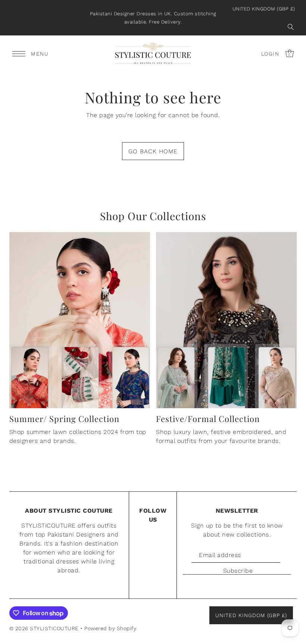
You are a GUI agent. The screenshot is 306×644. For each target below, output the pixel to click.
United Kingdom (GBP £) (263, 9)
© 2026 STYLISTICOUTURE (44, 628)
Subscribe (238, 570)
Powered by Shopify (110, 628)
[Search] (291, 27)
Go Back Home (153, 151)
